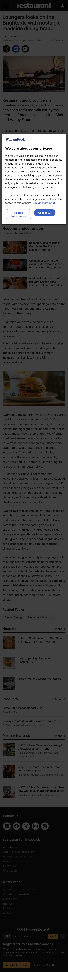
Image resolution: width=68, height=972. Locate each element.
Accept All (45, 212)
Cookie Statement (44, 202)
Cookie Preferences (19, 214)
